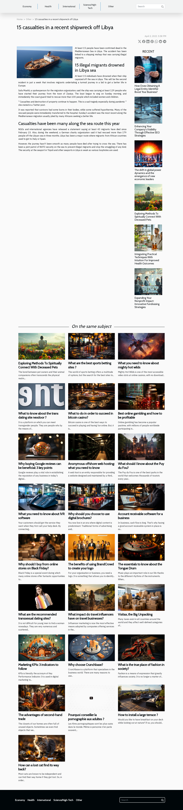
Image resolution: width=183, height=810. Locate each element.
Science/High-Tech (90, 6)
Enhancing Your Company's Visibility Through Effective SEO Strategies (147, 131)
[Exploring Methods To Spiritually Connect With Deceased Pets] (148, 197)
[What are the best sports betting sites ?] (91, 346)
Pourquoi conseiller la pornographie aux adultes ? (86, 717)
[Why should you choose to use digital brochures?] (91, 496)
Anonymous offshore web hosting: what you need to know (91, 466)
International (69, 6)
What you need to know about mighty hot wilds (138, 365)
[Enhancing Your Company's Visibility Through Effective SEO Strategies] (148, 110)
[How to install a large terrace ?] (141, 697)
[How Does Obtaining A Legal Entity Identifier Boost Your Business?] (148, 69)
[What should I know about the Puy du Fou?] (141, 446)
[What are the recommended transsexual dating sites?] (41, 597)
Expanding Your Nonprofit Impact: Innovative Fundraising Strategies (147, 302)
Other (111, 6)
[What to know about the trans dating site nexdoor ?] (41, 396)
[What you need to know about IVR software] (41, 496)
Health (48, 6)
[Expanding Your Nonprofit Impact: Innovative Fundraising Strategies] (148, 281)
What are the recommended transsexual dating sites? (37, 616)
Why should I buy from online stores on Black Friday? (38, 566)
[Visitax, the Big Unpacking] (141, 597)
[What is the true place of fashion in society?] (141, 647)
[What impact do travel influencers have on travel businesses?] (91, 597)
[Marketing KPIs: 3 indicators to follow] (41, 647)
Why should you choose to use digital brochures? (89, 516)
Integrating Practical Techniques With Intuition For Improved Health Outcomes (147, 258)
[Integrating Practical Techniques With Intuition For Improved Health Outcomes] (148, 237)
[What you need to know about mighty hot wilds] (141, 346)
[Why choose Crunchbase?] (91, 647)
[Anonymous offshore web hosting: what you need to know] (91, 446)
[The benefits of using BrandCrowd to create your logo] (91, 547)
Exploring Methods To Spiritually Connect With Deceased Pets (148, 216)
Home (20, 19)
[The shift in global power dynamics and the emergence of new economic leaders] (148, 153)
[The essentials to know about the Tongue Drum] (141, 547)
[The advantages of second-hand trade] (41, 697)
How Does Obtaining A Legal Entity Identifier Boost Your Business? (147, 89)
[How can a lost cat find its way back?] (41, 748)
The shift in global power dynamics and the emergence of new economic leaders (148, 174)
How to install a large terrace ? (138, 715)
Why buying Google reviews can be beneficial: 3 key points (39, 466)
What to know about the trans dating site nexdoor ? (38, 415)
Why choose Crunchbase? (85, 665)
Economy (27, 6)
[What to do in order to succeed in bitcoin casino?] (91, 396)
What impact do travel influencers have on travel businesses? (90, 616)
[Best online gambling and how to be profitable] (141, 396)
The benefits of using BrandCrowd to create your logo (91, 566)
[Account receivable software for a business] (141, 496)
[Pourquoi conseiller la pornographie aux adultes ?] (91, 697)
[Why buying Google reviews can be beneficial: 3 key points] (41, 446)
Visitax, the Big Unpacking (135, 614)
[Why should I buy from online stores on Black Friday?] (41, 547)
